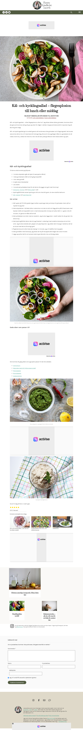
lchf (30, 709)
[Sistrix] (71, 12)
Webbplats (12, 670)
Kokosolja (16, 190)
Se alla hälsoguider (42, 715)
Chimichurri (16, 365)
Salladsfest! (56, 528)
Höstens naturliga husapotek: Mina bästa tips (25, 594)
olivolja (22, 190)
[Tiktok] (6, 12)
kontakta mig (63, 721)
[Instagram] (3, 12)
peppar (18, 195)
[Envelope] (9, 12)
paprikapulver (27, 195)
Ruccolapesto (17, 373)
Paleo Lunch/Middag (50, 118)
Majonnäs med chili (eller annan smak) (24, 368)
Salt (14, 195)
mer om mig (51, 718)
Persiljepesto (17, 371)
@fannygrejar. (20, 627)
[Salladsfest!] (62, 522)
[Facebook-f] (39, 700)
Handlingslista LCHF (17, 615)
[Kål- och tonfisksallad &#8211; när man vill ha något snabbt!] (20, 522)
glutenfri (26, 709)
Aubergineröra (17, 376)
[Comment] (50, 700)
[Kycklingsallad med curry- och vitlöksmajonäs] (41, 522)
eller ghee (31, 190)
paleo (35, 709)
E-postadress (46, 663)
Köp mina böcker (54, 715)
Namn (9, 663)
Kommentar (12, 648)
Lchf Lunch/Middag (38, 118)
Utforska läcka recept (29, 715)
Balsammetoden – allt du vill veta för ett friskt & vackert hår (49, 617)
